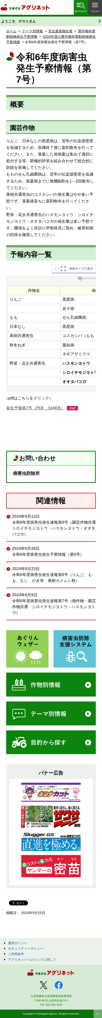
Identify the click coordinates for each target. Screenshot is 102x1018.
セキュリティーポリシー (25, 948)
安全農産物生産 (60, 31)
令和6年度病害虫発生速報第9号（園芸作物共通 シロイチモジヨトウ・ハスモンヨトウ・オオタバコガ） (54, 528)
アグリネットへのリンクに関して (32, 959)
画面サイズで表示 (81, 268)
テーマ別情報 (32, 31)
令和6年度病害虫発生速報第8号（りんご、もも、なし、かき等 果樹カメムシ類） (52, 578)
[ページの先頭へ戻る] (98, 1014)
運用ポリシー (17, 943)
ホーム (11, 31)
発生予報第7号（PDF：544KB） (35, 408)
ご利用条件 (16, 954)
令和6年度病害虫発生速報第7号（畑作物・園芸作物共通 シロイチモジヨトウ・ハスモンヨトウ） (54, 607)
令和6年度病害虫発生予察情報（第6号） (48, 554)
